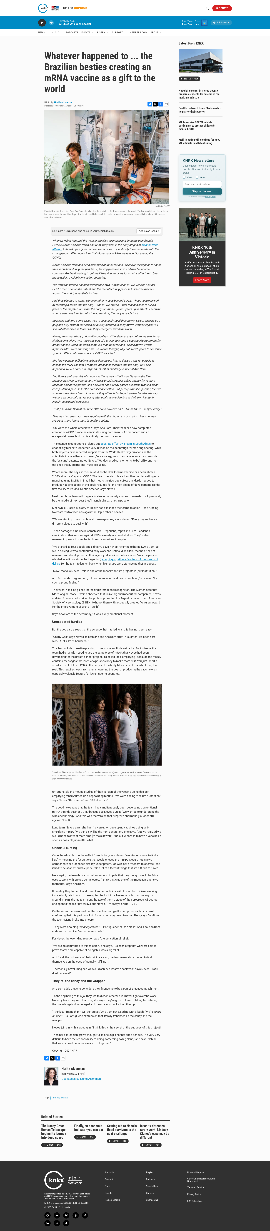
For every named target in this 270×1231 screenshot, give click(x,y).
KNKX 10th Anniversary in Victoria (202, 252)
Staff (107, 1186)
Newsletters (152, 1186)
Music (55, 32)
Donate (223, 8)
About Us (109, 1172)
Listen (101, 32)
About (154, 32)
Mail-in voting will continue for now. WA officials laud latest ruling (199, 141)
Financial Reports (195, 1172)
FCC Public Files (194, 1201)
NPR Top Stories (60, 1098)
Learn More (202, 280)
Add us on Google (149, 231)
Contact (109, 1179)
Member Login (139, 32)
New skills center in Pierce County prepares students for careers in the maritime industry (199, 94)
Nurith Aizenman (63, 102)
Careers (150, 1193)
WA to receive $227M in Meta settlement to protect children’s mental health (197, 126)
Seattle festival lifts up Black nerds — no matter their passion (200, 109)
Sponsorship (152, 1200)
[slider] (56, 22)
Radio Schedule (112, 1200)
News (41, 32)
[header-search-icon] (207, 8)
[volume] (51, 22)
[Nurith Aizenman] (51, 1076)
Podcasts (72, 32)
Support (117, 32)
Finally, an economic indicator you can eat (88, 1128)
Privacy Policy (210, 197)
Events (85, 32)
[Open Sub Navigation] (47, 32)
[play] (42, 23)
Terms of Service (195, 1187)
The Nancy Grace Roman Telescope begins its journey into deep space (53, 1132)
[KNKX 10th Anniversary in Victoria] (202, 224)
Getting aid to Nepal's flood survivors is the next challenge (122, 1130)
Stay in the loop (202, 191)
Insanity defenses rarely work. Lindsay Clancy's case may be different (154, 1132)
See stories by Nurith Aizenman (81, 1078)
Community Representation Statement (201, 1180)
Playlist (149, 1172)
